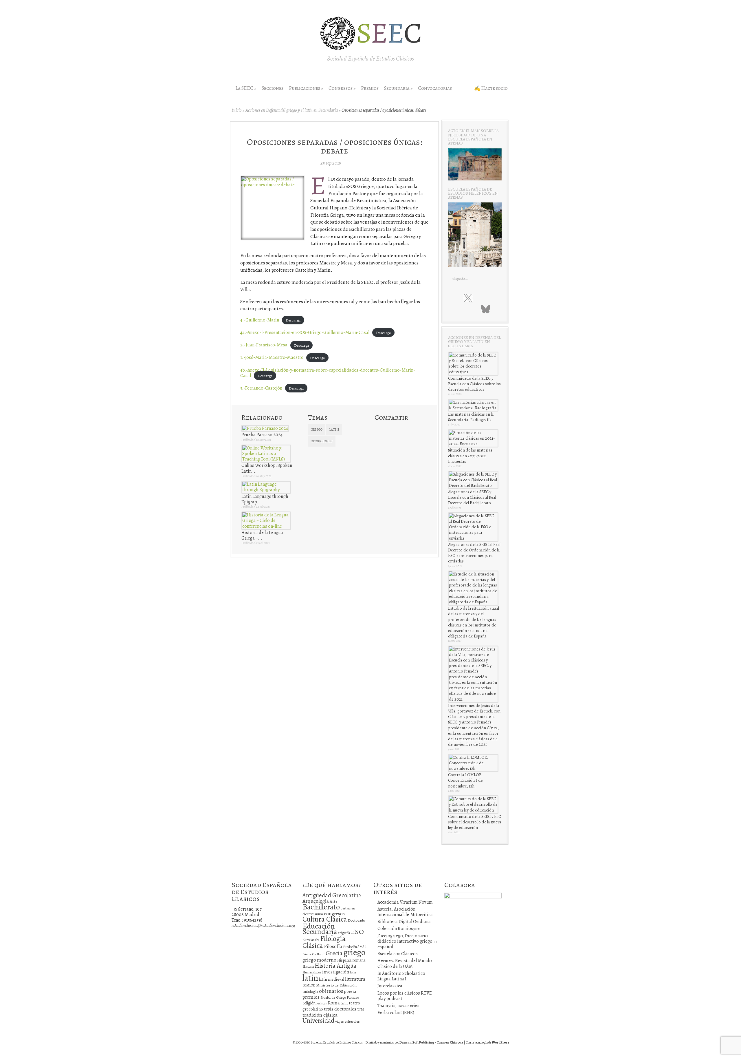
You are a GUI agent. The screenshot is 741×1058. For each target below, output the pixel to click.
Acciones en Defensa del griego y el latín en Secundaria (291, 110)
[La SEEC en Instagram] (480, 297)
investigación (335, 972)
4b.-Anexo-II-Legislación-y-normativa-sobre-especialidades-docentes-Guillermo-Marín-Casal (327, 373)
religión (309, 1003)
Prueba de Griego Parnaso (339, 997)
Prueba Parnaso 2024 (262, 435)
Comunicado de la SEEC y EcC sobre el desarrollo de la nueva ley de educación (474, 822)
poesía (350, 991)
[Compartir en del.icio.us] (399, 428)
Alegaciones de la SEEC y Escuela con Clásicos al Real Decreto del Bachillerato (472, 497)
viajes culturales (347, 1021)
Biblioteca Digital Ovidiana (404, 921)
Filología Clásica (324, 942)
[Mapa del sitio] (473, 308)
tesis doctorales (340, 1008)
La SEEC (245, 88)
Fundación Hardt (313, 954)
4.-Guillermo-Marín (259, 320)
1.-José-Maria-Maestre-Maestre (271, 357)
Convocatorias (435, 88)
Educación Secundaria (319, 929)
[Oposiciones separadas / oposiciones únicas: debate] (272, 185)
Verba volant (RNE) (395, 1012)
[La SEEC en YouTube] (491, 297)
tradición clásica (320, 1014)
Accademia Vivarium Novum (405, 902)
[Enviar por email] (389, 439)
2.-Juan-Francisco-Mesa (263, 345)
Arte (334, 901)
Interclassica (389, 986)
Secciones (272, 88)
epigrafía (344, 933)
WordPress (500, 1042)
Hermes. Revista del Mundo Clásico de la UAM (404, 963)
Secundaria (398, 88)
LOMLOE (308, 985)
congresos (334, 913)
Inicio (237, 110)
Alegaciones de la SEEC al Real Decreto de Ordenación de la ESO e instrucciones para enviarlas (474, 553)
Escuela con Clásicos (397, 954)
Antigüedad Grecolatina (331, 895)
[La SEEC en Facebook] (456, 297)
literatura (355, 978)
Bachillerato (321, 907)
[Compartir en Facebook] (389, 428)
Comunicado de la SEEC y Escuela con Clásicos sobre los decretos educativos (474, 383)
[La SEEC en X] (468, 298)
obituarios (331, 991)
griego (316, 429)
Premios (370, 88)
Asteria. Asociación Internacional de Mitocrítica (405, 912)
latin (353, 972)
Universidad (318, 1020)
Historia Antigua (335, 966)
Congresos (342, 88)
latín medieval (331, 979)
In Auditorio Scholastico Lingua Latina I (401, 976)
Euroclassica (311, 940)
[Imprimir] (379, 439)
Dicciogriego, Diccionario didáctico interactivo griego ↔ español (407, 941)
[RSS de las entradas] (462, 308)
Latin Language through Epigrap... (264, 499)
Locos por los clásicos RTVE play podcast (404, 996)
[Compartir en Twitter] (379, 428)
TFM (360, 1009)
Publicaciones (306, 88)
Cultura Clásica (324, 919)
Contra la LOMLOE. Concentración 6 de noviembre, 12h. (465, 780)
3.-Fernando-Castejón (261, 388)
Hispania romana (351, 960)
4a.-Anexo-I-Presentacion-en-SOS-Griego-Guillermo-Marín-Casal (304, 332)
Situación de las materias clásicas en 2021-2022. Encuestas (470, 455)
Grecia (334, 953)
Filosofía (333, 946)
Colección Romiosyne (398, 928)
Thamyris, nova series (398, 1005)
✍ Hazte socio (491, 88)
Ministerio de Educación (336, 985)
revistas (321, 1003)
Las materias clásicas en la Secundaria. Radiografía (471, 417)
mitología (310, 991)
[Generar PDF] (399, 439)
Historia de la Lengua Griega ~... (262, 535)
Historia (308, 966)
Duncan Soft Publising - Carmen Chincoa (431, 1042)
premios (311, 997)
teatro (344, 1003)
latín (334, 429)
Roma (334, 1002)
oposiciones (322, 441)
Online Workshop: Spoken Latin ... (266, 468)
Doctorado (356, 920)
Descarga (293, 320)
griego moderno (319, 960)
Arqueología (315, 900)
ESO (357, 931)
